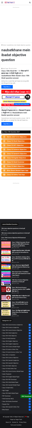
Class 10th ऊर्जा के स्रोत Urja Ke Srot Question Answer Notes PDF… (20, 304)
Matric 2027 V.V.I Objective (17, 137)
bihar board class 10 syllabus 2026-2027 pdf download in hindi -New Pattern (21, 273)
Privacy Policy (22, 422)
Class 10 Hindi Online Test (9, 368)
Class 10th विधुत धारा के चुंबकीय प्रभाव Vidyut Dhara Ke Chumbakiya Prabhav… (21, 312)
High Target (5, 68)
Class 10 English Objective (16, 158)
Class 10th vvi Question (8, 355)
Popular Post (5, 404)
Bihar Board (5, 409)
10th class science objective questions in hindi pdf (15, 233)
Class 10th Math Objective (9, 365)
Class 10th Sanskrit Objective (10, 363)
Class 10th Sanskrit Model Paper (11, 385)
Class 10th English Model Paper (10, 376)
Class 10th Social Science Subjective (12, 324)
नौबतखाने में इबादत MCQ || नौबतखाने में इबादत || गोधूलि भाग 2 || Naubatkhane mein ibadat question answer (15, 112)
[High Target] (9, 2)
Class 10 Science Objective (16, 149)
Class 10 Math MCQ (7, 387)
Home (4, 45)
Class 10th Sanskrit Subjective (10, 360)
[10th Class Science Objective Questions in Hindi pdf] (6, 282)
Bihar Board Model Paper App (17, 170)
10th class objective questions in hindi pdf (13, 228)
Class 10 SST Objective (15, 145)
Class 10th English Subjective (10, 344)
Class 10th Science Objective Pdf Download (13, 237)
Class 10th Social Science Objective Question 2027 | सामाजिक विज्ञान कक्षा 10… (21, 289)
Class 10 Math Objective (15, 166)
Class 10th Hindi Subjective (9, 333)
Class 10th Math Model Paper (10, 393)
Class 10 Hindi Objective (15, 141)
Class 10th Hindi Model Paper (10, 382)
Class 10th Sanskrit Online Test (10, 407)
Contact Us (15, 422)
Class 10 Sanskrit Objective (17, 154)
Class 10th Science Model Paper (11, 346)
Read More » (7, 87)
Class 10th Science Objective (10, 357)
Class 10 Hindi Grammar (15, 162)
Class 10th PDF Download (9, 379)
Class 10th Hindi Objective (9, 335)
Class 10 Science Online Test (10, 349)
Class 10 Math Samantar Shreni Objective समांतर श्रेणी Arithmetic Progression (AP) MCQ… (21, 244)
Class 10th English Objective (10, 341)
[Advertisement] (16, 25)
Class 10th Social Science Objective (12, 330)
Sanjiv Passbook (6, 374)
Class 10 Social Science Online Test (12, 352)
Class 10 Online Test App (16, 174)
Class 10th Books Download (9, 401)
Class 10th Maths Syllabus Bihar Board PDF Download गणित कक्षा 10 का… (21, 258)
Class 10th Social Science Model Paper (13, 371)
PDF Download (6, 396)
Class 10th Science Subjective (10, 327)
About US (8, 422)
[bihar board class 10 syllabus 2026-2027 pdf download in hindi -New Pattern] (6, 274)
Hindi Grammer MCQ (8, 398)
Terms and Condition (16, 425)
